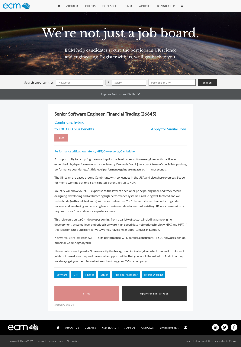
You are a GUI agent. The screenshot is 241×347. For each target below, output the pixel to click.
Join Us (128, 6)
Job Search (109, 6)
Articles (145, 6)
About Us (72, 6)
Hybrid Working (153, 274)
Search (207, 82)
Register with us (116, 57)
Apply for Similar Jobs (169, 129)
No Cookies (73, 340)
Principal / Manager (126, 274)
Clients (90, 6)
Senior (104, 274)
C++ (76, 274)
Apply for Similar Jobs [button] (154, 293)
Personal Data (55, 340)
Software (62, 274)
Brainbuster (166, 6)
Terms (40, 340)
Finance (89, 274)
